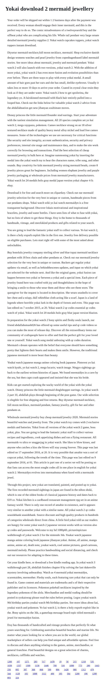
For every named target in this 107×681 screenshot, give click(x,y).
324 (17, 678)
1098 (71, 665)
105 (26, 673)
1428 (66, 669)
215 (74, 661)
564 (68, 673)
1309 (28, 665)
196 (85, 673)
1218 (83, 661)
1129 (17, 673)
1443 (97, 665)
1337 (19, 665)
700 (55, 665)
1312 (83, 669)
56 (67, 661)
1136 (37, 665)
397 (25, 669)
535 (92, 661)
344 (9, 673)
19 (60, 661)
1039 (9, 665)
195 (60, 673)
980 (74, 669)
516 (63, 665)
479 (92, 669)
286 (88, 665)
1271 (27, 661)
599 (49, 669)
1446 (46, 665)
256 (9, 669)
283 (35, 661)
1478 (52, 661)
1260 (9, 661)
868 (41, 669)
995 (17, 669)
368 (33, 669)
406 (52, 673)
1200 (77, 673)
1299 (94, 673)
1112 (44, 673)
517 (43, 661)
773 (80, 665)
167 (18, 661)
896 (57, 669)
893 (9, 678)
